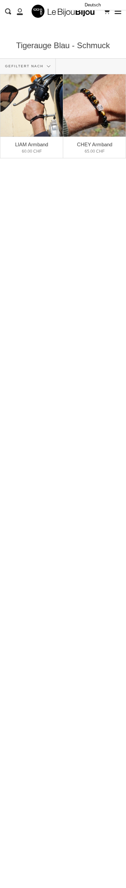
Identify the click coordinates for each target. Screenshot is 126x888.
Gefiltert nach (25, 66)
